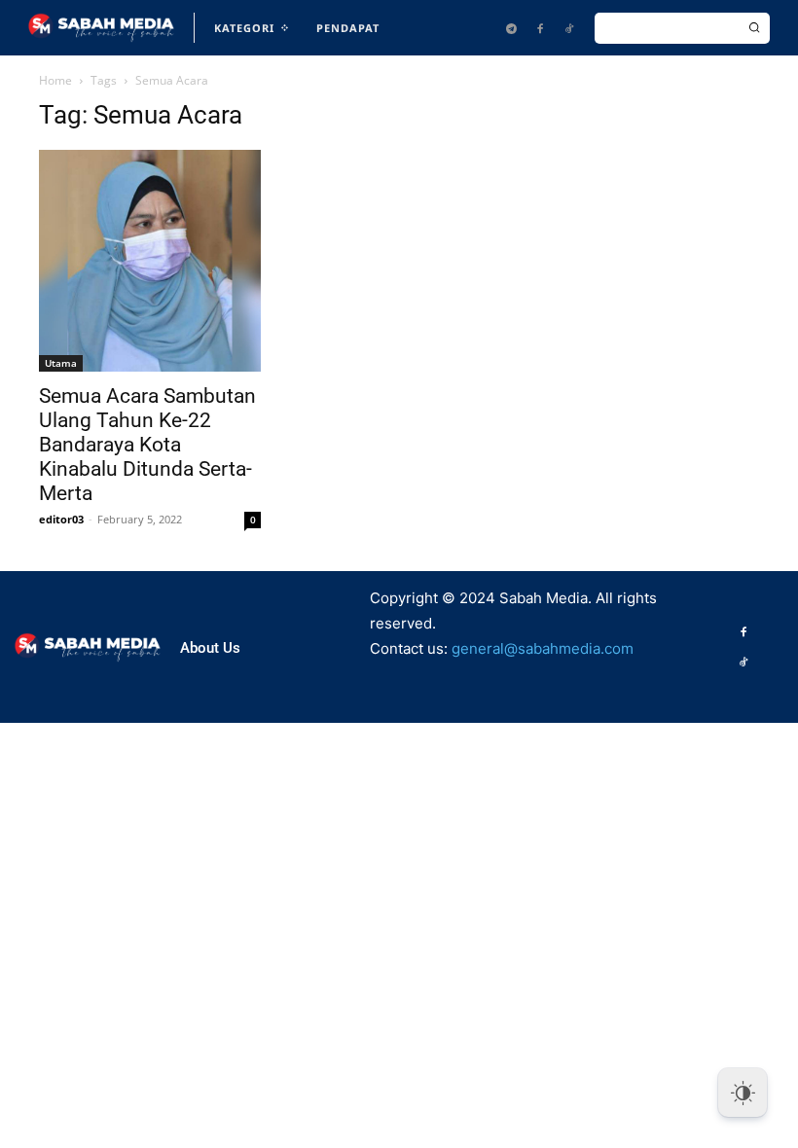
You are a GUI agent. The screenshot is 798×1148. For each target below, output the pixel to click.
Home (55, 80)
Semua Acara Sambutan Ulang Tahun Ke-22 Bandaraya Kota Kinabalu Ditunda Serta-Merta (147, 444)
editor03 (61, 519)
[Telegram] (511, 28)
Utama (61, 363)
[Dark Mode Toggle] (742, 1092)
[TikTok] (569, 28)
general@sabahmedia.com (543, 648)
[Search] (754, 28)
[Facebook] (540, 28)
